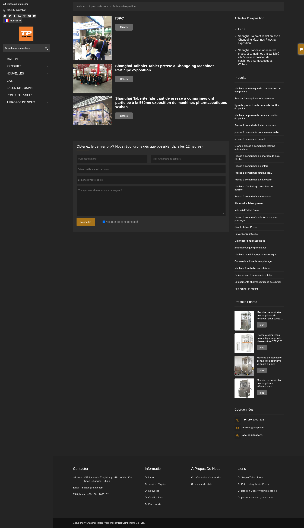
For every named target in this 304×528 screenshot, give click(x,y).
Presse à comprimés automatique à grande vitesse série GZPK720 (269, 338)
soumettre (85, 222)
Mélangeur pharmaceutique (250, 240)
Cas (10, 80)
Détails (124, 27)
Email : (77, 487)
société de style (203, 484)
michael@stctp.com (17, 4)
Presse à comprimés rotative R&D (253, 172)
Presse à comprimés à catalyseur (253, 179)
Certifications (155, 497)
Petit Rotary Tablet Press (255, 484)
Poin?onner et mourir (246, 288)
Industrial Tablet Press (247, 210)
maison (81, 6)
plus (261, 324)
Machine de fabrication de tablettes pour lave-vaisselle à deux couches (269, 360)
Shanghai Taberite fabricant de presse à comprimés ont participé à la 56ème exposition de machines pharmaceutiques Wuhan (258, 57)
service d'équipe (157, 484)
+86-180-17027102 (16, 10)
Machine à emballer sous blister (252, 268)
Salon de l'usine (20, 87)
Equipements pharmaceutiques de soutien (258, 281)
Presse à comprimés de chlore (251, 165)
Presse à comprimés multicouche (253, 196)
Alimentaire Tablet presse (249, 203)
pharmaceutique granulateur (250, 247)
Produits (14, 66)
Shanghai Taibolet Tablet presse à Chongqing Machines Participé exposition (259, 40)
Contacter (80, 469)
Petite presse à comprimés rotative (254, 275)
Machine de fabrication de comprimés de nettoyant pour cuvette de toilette (269, 315)
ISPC (241, 29)
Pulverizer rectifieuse (246, 233)
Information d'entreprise (208, 477)
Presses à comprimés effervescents (254, 98)
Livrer (151, 477)
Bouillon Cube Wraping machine (259, 490)
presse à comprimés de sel (250, 139)
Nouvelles (15, 73)
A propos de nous (98, 6)
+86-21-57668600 (252, 435)
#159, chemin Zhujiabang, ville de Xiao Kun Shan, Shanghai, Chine (108, 479)
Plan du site (154, 504)
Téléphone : (79, 494)
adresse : (78, 477)
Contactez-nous (20, 95)
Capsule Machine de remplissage (253, 261)
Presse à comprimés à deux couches (255, 125)
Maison (12, 59)
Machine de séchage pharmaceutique (256, 254)
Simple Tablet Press (245, 227)
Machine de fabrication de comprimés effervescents (269, 383)
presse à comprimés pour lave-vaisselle (257, 132)
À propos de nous (21, 102)
